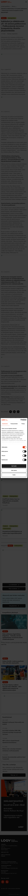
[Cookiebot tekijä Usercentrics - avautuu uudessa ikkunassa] (20, 420)
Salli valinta (14, 470)
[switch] (24, 451)
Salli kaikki (14, 466)
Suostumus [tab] (5, 423)
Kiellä (14, 474)
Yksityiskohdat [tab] (14, 423)
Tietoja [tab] (23, 423)
